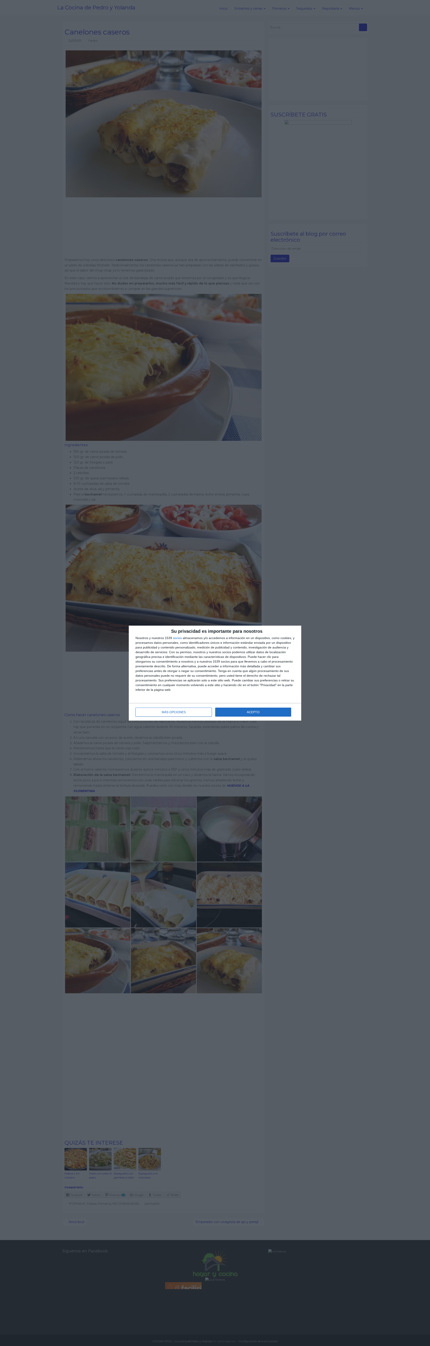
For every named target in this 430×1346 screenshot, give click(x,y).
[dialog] (215, 673)
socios (177, 638)
